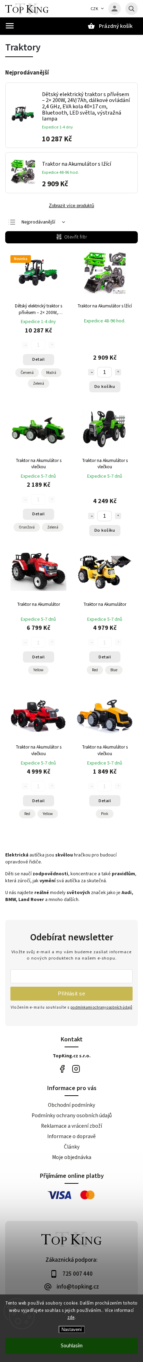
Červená (27, 372)
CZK (95, 9)
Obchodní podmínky (71, 1105)
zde (71, 1317)
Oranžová (27, 527)
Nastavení (71, 1329)
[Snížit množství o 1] (91, 372)
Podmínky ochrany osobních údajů (72, 1115)
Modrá (51, 372)
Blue (113, 670)
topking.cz (76, 1068)
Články (71, 1147)
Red (95, 670)
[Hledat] (131, 8)
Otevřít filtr (75, 237)
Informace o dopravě (71, 1136)
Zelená (38, 383)
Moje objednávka (71, 1157)
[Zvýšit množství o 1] (118, 372)
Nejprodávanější (38, 222)
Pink (104, 813)
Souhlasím (72, 1345)
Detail (38, 359)
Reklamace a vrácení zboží (71, 1126)
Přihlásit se (71, 993)
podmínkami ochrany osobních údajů (101, 1007)
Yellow (38, 670)
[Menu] (10, 26)
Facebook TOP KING (62, 1068)
